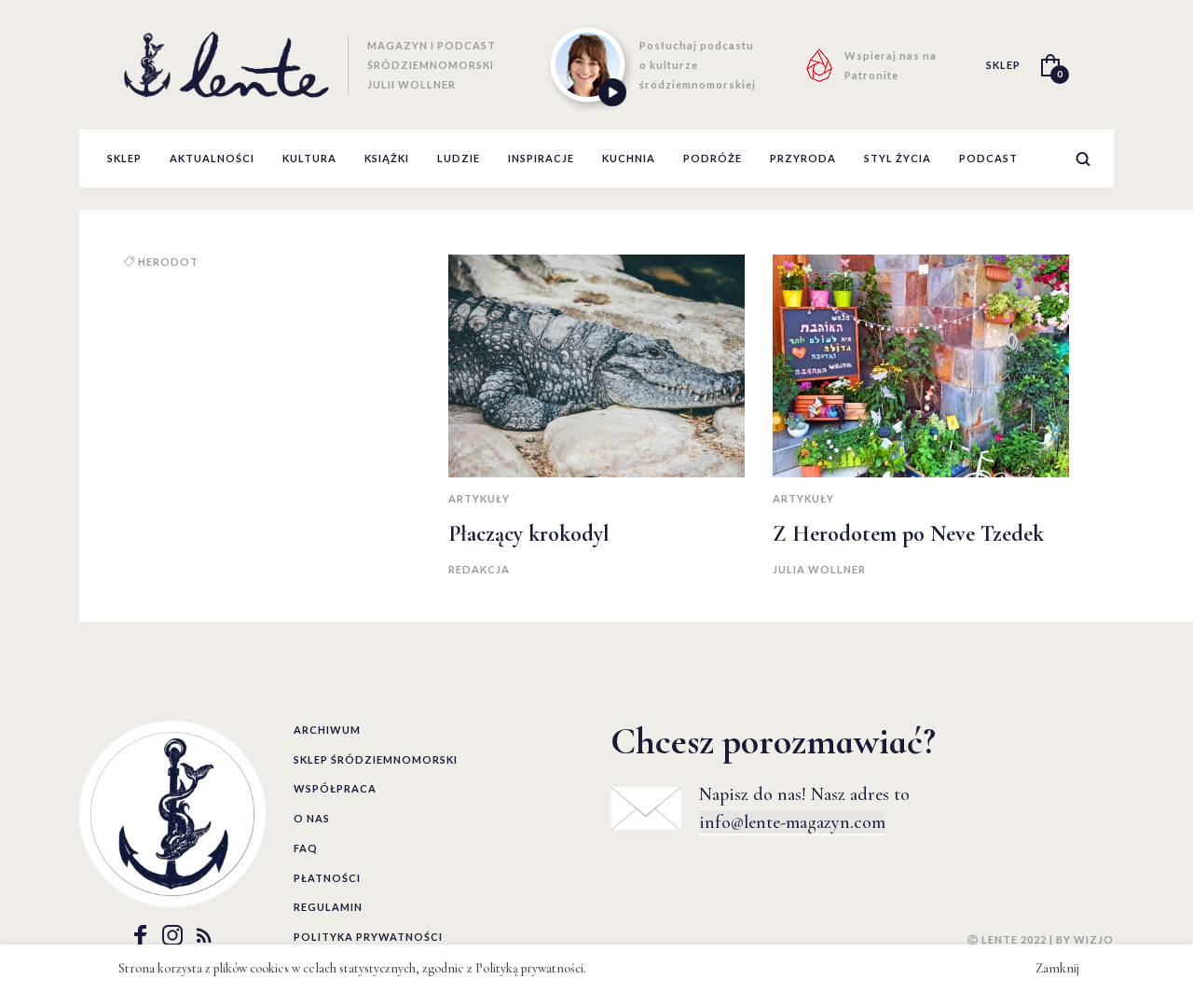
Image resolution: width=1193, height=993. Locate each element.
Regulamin (328, 907)
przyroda (803, 158)
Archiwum (327, 730)
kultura (309, 158)
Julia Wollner (819, 569)
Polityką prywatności (529, 968)
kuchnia (628, 158)
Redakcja (479, 569)
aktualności (212, 158)
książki (386, 158)
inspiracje (541, 158)
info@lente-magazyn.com (792, 822)
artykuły (479, 498)
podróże (712, 158)
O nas (312, 818)
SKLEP (1003, 65)
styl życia (897, 158)
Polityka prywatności (368, 937)
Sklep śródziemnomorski (376, 759)
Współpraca (335, 788)
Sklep (124, 158)
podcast (988, 158)
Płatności (327, 878)
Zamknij (1057, 968)
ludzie (458, 158)
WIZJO (1094, 939)
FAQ (306, 848)
